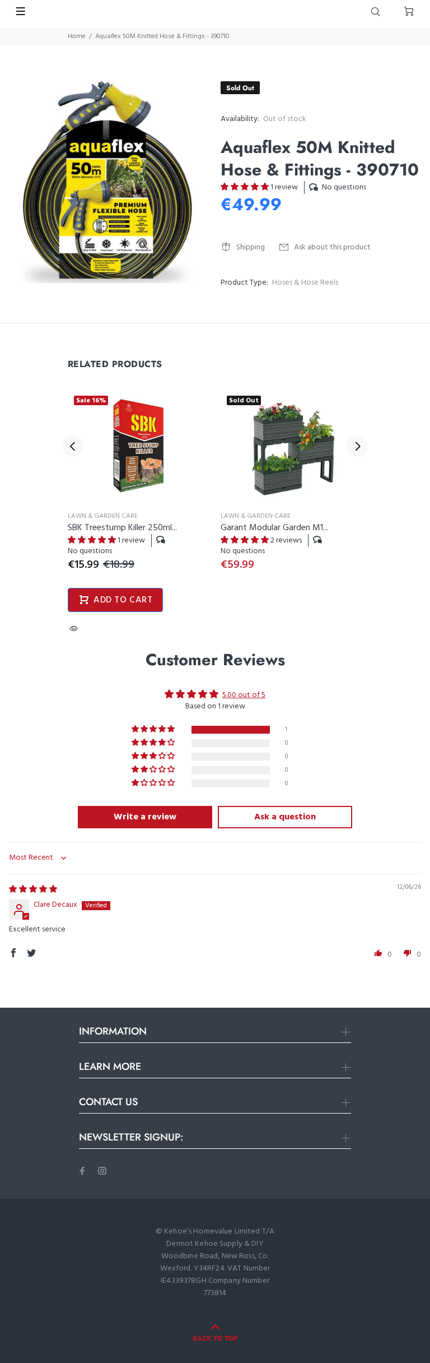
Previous (72, 446)
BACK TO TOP (215, 1338)
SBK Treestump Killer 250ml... (122, 528)
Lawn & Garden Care (103, 516)
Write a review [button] (145, 817)
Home (77, 36)
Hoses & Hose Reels (305, 282)
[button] (245, 187)
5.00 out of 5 (243, 695)
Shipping (250, 247)
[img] (33, 889)
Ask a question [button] (285, 817)
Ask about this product (332, 247)
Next (357, 446)
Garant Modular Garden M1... (274, 528)
